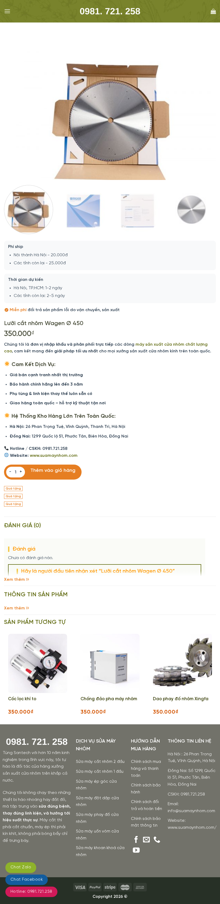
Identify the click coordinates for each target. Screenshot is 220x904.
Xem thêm (14, 579)
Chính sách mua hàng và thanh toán (146, 769)
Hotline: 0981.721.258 (31, 892)
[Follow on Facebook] (136, 840)
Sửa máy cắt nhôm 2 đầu (100, 762)
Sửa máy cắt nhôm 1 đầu (99, 772)
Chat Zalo (20, 867)
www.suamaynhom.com (54, 455)
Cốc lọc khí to (22, 699)
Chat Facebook (26, 879)
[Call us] (156, 840)
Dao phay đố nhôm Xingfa (180, 699)
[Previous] (19, 111)
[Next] (205, 111)
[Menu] (7, 11)
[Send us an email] (146, 840)
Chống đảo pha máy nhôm (108, 699)
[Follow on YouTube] (136, 850)
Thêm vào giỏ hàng (52, 470)
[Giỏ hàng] (213, 11)
